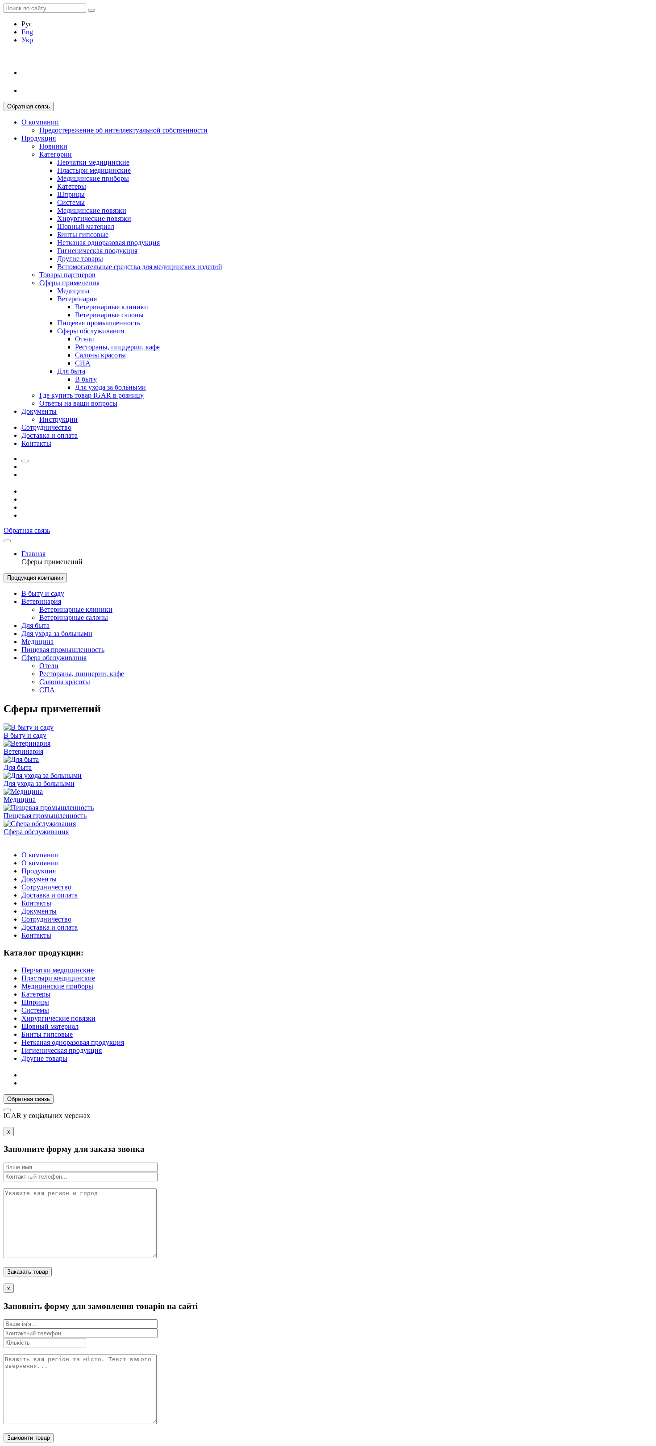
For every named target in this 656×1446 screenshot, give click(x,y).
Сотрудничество (46, 427)
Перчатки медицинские (93, 162)
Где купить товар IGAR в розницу (91, 395)
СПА (83, 363)
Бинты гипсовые (82, 234)
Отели (84, 339)
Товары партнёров (67, 274)
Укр (27, 40)
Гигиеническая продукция (97, 250)
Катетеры (71, 186)
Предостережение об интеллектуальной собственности (123, 130)
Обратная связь (28, 106)
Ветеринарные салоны (109, 315)
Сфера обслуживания (54, 657)
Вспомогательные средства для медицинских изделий (139, 266)
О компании (40, 122)
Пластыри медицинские (94, 170)
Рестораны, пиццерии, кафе (117, 347)
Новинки (53, 146)
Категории (55, 154)
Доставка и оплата (49, 435)
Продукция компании (35, 577)
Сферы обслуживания (90, 331)
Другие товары (80, 258)
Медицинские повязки (91, 210)
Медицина (73, 291)
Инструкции (58, 419)
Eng (27, 32)
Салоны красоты (100, 355)
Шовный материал (85, 226)
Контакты (36, 443)
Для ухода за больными (110, 387)
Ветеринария (77, 299)
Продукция (38, 138)
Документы (39, 411)
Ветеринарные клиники (111, 307)
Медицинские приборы (93, 178)
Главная (33, 553)
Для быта (71, 371)
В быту (86, 379)
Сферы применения (69, 283)
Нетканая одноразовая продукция (108, 242)
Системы (71, 202)
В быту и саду (42, 593)
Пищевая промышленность (98, 323)
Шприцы (71, 194)
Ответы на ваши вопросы (78, 403)
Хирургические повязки (94, 218)
